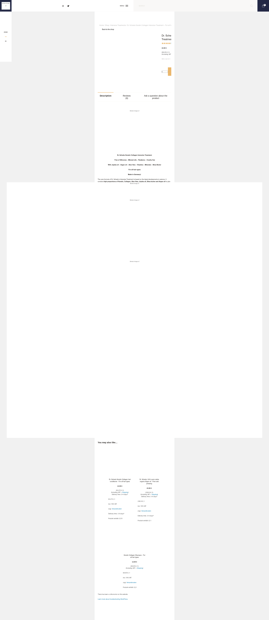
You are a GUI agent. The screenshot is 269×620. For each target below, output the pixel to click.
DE (6, 41)
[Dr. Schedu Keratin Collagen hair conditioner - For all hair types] (119, 461)
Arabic (6, 32)
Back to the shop (108, 29)
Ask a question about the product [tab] (155, 97)
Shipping (125, 492)
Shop (107, 25)
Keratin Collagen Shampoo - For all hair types (134, 556)
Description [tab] (105, 96)
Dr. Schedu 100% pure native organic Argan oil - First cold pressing (149, 481)
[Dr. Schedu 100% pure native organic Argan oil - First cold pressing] (149, 461)
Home (101, 25)
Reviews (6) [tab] (127, 97)
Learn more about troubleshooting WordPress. (113, 599)
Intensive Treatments (118, 25)
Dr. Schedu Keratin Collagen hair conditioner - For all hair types (120, 480)
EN (6, 36)
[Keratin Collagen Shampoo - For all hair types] (134, 537)
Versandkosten (117, 509)
